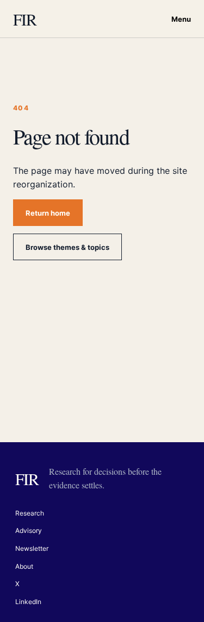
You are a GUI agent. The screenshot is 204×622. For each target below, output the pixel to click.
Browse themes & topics (67, 247)
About (24, 566)
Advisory (28, 530)
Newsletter (31, 548)
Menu (181, 19)
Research (29, 513)
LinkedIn (28, 602)
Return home (48, 213)
